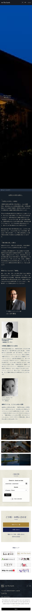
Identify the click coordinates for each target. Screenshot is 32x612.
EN (25, 2)
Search (8, 494)
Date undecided (18, 499)
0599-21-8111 (16, 536)
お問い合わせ (16, 529)
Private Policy (16, 605)
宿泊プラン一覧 (16, 524)
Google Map (4, 593)
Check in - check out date (16, 480)
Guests (16, 487)
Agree (16, 609)
